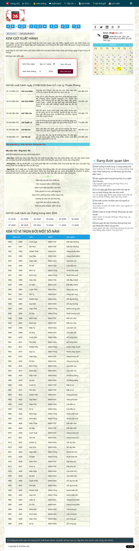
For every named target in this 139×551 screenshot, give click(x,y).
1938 (10, 280)
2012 (20, 347)
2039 (20, 476)
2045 (20, 504)
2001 (20, 294)
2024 (20, 404)
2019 (20, 380)
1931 (10, 246)
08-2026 (24, 225)
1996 (20, 270)
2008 (20, 328)
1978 (10, 471)
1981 (10, 485)
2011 (20, 342)
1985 (10, 504)
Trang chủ (15, 3)
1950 (10, 337)
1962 (10, 394)
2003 (20, 304)
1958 (10, 375)
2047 (20, 514)
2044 (20, 500)
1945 (10, 313)
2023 (20, 399)
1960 (10, 385)
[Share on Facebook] (95, 27)
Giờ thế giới (100, 3)
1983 (10, 495)
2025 (20, 409)
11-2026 (62, 225)
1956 (10, 366)
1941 (10, 294)
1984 (10, 500)
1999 (20, 284)
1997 (20, 275)
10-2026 (49, 225)
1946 (10, 318)
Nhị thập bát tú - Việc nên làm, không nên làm (26, 144)
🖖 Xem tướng (39, 3)
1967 (10, 418)
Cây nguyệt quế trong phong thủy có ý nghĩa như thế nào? (110, 184)
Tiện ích (70, 3)
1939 (10, 284)
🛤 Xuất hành (55, 3)
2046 (20, 509)
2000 (20, 289)
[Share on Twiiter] (101, 27)
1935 (10, 265)
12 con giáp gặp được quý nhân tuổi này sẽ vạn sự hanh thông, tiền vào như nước (112, 195)
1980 (10, 480)
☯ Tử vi (25, 3)
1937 (10, 275)
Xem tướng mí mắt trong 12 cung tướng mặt (113, 169)
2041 (20, 485)
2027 (20, 418)
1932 (10, 251)
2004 (20, 308)
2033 (20, 447)
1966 (10, 414)
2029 (20, 428)
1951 (10, 342)
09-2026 (37, 225)
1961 (10, 390)
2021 (20, 390)
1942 (10, 299)
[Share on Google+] (113, 27)
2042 (20, 490)
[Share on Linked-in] (107, 27)
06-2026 (75, 219)
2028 (20, 423)
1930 (10, 242)
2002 (20, 299)
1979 (10, 476)
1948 (10, 328)
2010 (20, 337)
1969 (10, 428)
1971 (10, 437)
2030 (20, 433)
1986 (10, 509)
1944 (10, 308)
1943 (10, 304)
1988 (10, 519)
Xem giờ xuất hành (26, 34)
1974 (10, 452)
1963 (10, 399)
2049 (20, 523)
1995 (20, 265)
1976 (10, 461)
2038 (20, 471)
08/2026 (113, 45)
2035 (20, 456)
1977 (10, 466)
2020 (20, 385)
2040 (20, 480)
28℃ (106, 36)
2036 (20, 461)
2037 (20, 466)
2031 (20, 437)
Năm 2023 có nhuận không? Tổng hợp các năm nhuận (112, 218)
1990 (20, 242)
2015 (20, 361)
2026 (20, 414)
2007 (20, 323)
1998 (20, 280)
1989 (10, 523)
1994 (20, 261)
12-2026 (75, 225)
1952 (10, 347)
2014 (20, 356)
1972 (10, 442)
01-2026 (12, 219)
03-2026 (37, 219)
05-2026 (62, 219)
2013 (20, 351)
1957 (10, 370)
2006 (20, 318)
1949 (10, 332)
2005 (20, 313)
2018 (20, 375)
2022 (20, 394)
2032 (20, 442)
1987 (10, 514)
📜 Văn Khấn (84, 3)
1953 (10, 351)
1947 (10, 323)
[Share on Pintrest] (118, 27)
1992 (20, 251)
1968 (10, 423)
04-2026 (49, 219)
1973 (10, 447)
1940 (10, 289)
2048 (20, 519)
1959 (10, 380)
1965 (10, 409)
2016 (20, 366)
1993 (20, 256)
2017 (20, 370)
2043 (20, 495)
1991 (20, 246)
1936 (10, 270)
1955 (10, 361)
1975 (10, 456)
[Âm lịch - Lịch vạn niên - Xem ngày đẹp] (15, 15)
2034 (20, 452)
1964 (10, 404)
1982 (10, 490)
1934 (10, 261)
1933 (10, 256)
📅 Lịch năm (114, 3)
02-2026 (24, 219)
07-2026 (12, 225)
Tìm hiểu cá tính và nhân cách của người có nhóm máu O (112, 206)
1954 (10, 356)
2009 (20, 332)
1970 (10, 433)
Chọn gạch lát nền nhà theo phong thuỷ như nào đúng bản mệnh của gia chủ (113, 229)
